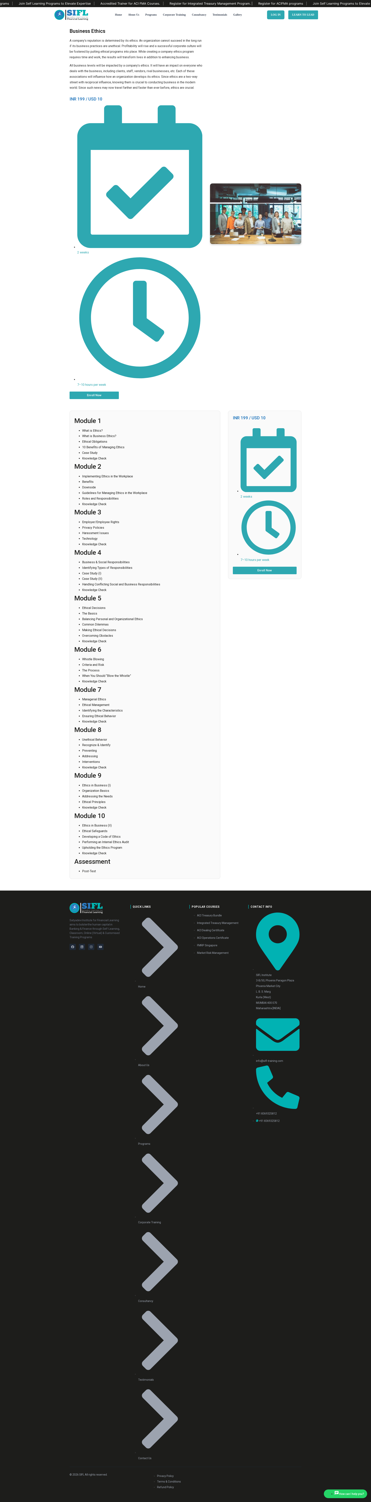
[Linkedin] (82, 947)
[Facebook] (73, 947)
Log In (276, 14)
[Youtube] (100, 947)
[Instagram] (91, 947)
